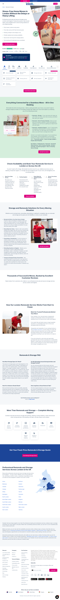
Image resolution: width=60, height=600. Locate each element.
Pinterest (38, 575)
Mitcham (20, 502)
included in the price (37, 329)
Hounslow (21, 494)
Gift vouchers (5, 562)
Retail (14, 67)
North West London (6, 499)
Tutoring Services (24, 580)
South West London (6, 502)
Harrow (20, 491)
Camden (4, 486)
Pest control (23, 570)
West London (21, 507)
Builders (22, 562)
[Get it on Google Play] (41, 579)
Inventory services (24, 568)
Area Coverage (5, 574)
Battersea (4, 484)
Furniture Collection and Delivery (10, 78)
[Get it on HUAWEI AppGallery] (49, 579)
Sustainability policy (16, 563)
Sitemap (4, 576)
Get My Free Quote (44, 151)
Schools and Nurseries (51, 67)
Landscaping (23, 557)
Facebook (32, 575)
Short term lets (42, 67)
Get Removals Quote (10, 44)
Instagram (45, 575)
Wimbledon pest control (32, 536)
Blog (3, 573)
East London (5, 509)
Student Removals (52, 72)
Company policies (15, 561)
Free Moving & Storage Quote (30, 455)
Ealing (3, 491)
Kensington (4, 494)
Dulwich (20, 484)
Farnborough (21, 489)
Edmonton (21, 486)
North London (5, 496)
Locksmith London (24, 573)
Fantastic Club (5, 560)
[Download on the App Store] (34, 579)
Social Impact (5, 564)
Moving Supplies (37, 78)
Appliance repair (24, 571)
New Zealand (20, 592)
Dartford (20, 481)
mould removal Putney (43, 536)
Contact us (14, 556)
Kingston (21, 499)
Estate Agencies (33, 67)
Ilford (20, 496)
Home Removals (10, 72)
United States (32, 592)
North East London (23, 504)
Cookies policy (15, 570)
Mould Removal (24, 584)
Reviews (13, 554)
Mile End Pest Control (42, 530)
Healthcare (19, 67)
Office (9, 67)
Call (56, 3)
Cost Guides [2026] (6, 552)
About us (13, 552)
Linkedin (48, 575)
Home (4, 67)
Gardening (23, 555)
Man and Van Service (23, 73)
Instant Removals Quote (30, 90)
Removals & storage (25, 564)
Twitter (35, 575)
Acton (3, 481)
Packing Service (23, 78)
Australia (10, 592)
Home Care (23, 582)
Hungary (42, 592)
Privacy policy (14, 565)
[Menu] (3, 4)
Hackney (20, 509)
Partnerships (4, 571)
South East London (6, 504)
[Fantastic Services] (30, 3)
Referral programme (6, 566)
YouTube (42, 575)
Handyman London (25, 575)
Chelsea (4, 489)
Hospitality (26, 67)
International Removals (50, 78)
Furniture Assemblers (8, 84)
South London (5, 507)
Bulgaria (51, 592)
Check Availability (30, 196)
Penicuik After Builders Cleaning (28, 530)
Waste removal (24, 566)
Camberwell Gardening (15, 530)
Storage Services (38, 73)
